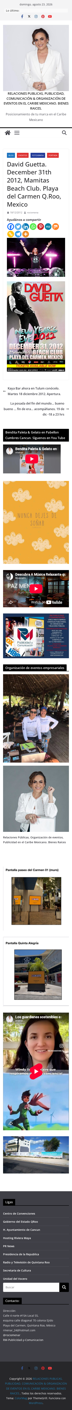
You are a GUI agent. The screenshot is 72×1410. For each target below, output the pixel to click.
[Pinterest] (40, 226)
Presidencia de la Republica (21, 1254)
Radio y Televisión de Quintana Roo (26, 1262)
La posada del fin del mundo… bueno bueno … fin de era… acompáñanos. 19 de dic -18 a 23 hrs (34, 409)
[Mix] (55, 226)
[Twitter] (18, 226)
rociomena (32, 212)
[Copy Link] (10, 234)
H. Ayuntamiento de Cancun (21, 1230)
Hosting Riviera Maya (17, 1238)
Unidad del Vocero (15, 1279)
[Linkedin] (25, 226)
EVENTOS (22, 155)
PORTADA (53, 155)
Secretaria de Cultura (17, 1270)
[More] (25, 234)
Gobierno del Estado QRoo (20, 1221)
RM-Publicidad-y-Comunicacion (23, 1340)
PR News (8, 1246)
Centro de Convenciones (19, 1213)
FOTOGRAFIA (38, 155)
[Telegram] (18, 234)
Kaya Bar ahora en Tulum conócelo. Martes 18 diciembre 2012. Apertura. (34, 391)
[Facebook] (10, 226)
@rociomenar (11, 1335)
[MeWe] (48, 226)
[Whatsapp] (33, 226)
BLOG (10, 155)
